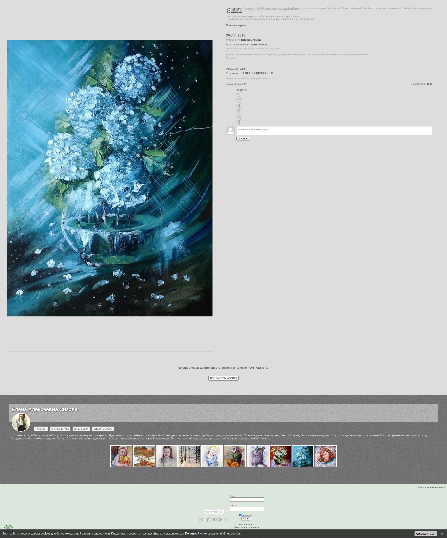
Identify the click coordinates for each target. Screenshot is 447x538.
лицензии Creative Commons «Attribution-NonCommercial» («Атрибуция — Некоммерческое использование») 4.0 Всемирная (365, 8)
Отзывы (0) (81, 513)
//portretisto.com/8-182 (292, 10)
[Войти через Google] (239, 116)
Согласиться (425, 533)
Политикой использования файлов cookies (213, 533)
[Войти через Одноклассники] (239, 122)
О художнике (60, 513)
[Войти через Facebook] (239, 105)
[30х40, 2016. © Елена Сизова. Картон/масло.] (109, 435)
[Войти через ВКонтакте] (239, 99)
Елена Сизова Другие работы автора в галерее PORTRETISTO (223, 452)
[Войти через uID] (239, 94)
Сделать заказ (102, 513)
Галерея (41, 513)
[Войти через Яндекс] (239, 110)
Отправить (243, 138)
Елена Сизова (293, 8)
